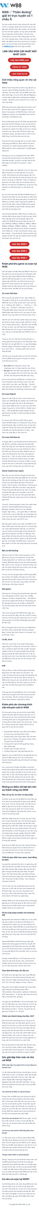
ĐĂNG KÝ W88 (19, 67)
